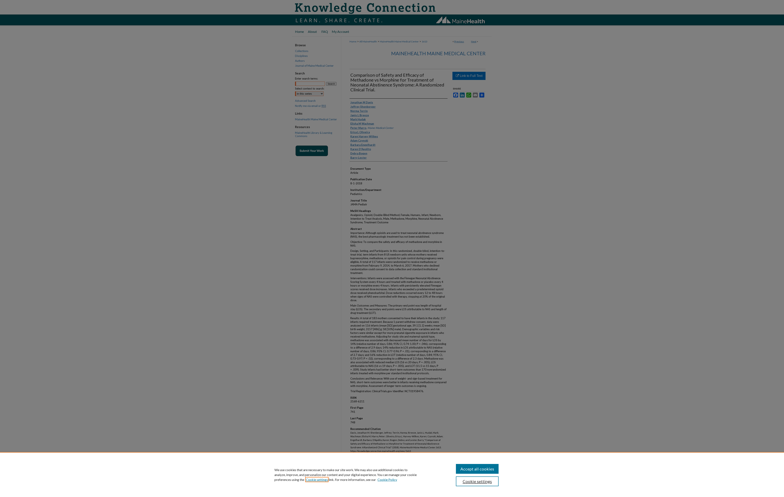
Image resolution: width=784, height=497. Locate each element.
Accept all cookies (477, 468)
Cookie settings (317, 480)
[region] (392, 474)
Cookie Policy (387, 480)
